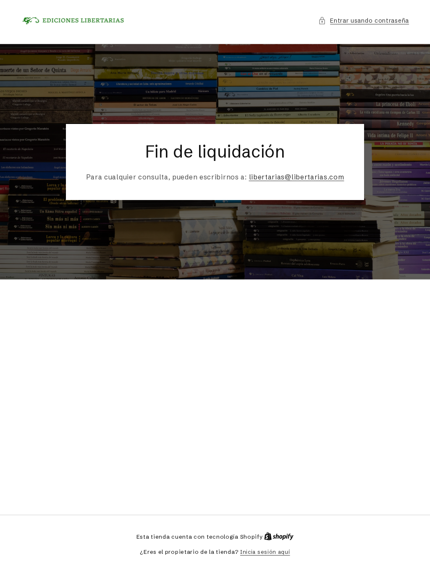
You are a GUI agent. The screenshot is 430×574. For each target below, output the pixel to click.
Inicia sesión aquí (265, 551)
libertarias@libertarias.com (296, 177)
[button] (363, 21)
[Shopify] (279, 536)
